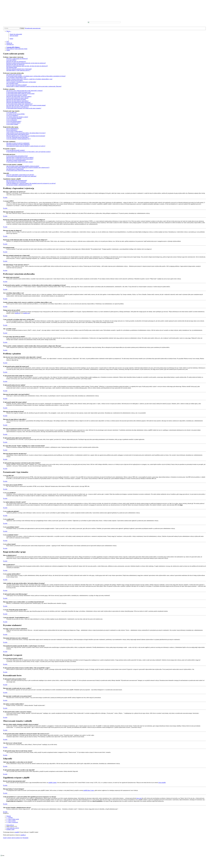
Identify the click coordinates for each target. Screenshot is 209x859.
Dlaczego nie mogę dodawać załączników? (17, 101)
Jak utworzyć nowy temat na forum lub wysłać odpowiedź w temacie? (24, 90)
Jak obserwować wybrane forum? (15, 169)
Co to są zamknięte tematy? (13, 122)
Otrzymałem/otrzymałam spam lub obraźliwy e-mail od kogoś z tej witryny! (25, 146)
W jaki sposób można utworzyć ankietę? (16, 95)
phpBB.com (26, 313)
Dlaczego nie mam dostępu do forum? (16, 99)
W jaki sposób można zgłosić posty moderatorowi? (19, 104)
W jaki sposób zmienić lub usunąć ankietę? (17, 98)
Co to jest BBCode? (11, 112)
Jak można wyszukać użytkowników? (16, 160)
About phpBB (162, 782)
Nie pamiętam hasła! (11, 67)
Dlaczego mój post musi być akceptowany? (17, 106)
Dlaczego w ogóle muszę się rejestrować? (17, 58)
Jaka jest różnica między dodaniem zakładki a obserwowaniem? (22, 166)
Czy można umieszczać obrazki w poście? (17, 117)
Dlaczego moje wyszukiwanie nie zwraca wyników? (20, 157)
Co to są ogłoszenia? (11, 120)
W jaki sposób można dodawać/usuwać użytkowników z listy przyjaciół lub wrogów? (28, 151)
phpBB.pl (17, 313)
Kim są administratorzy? (12, 128)
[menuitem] (16, 34)
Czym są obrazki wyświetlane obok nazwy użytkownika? (21, 82)
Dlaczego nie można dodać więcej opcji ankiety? (19, 96)
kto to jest (139, 798)
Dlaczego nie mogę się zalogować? (15, 64)
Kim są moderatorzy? (11, 130)
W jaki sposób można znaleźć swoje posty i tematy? (19, 161)
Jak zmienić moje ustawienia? (14, 74)
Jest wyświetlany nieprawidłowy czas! (16, 77)
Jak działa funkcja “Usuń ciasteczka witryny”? (18, 70)
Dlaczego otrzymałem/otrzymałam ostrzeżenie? (18, 102)
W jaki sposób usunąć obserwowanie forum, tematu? (20, 170)
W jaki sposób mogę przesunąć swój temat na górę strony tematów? (23, 108)
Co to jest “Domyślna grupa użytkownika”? (17, 137)
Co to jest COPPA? (11, 60)
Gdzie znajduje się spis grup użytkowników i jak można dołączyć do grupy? (26, 133)
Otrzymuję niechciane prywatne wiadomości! (18, 144)
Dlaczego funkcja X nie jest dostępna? (16, 182)
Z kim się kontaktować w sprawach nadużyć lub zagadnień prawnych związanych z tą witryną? (31, 183)
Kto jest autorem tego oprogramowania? (16, 180)
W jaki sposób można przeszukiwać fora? (17, 156)
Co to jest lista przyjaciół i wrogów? (15, 150)
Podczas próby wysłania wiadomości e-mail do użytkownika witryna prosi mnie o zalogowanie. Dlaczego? (33, 86)
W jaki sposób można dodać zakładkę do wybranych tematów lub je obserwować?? (27, 167)
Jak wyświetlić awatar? (12, 83)
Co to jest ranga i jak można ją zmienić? (16, 85)
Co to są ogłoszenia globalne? (14, 118)
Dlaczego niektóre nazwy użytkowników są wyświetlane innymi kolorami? (25, 136)
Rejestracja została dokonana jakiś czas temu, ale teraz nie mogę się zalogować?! (27, 66)
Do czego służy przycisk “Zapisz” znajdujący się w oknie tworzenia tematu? (26, 105)
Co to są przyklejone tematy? (13, 121)
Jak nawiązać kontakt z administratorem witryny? (19, 185)
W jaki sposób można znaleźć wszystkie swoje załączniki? (21, 176)
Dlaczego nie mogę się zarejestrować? (16, 61)
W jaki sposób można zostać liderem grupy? (17, 134)
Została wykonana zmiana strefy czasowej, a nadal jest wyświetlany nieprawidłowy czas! (29, 79)
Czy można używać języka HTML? (15, 114)
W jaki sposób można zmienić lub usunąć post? (18, 92)
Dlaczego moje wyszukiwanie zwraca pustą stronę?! (19, 159)
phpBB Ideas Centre (88, 790)
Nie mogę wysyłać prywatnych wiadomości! (17, 143)
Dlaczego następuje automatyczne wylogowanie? (19, 69)
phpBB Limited (52, 782)
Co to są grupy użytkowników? (14, 131)
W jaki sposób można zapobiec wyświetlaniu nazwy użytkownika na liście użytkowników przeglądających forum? (36, 76)
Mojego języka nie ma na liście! (14, 80)
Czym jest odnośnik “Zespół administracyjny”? (18, 138)
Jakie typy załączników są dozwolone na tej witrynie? (20, 174)
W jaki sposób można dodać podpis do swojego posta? (20, 93)
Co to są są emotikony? (12, 115)
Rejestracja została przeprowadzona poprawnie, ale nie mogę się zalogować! (26, 63)
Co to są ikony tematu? (12, 124)
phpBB (17, 832)
